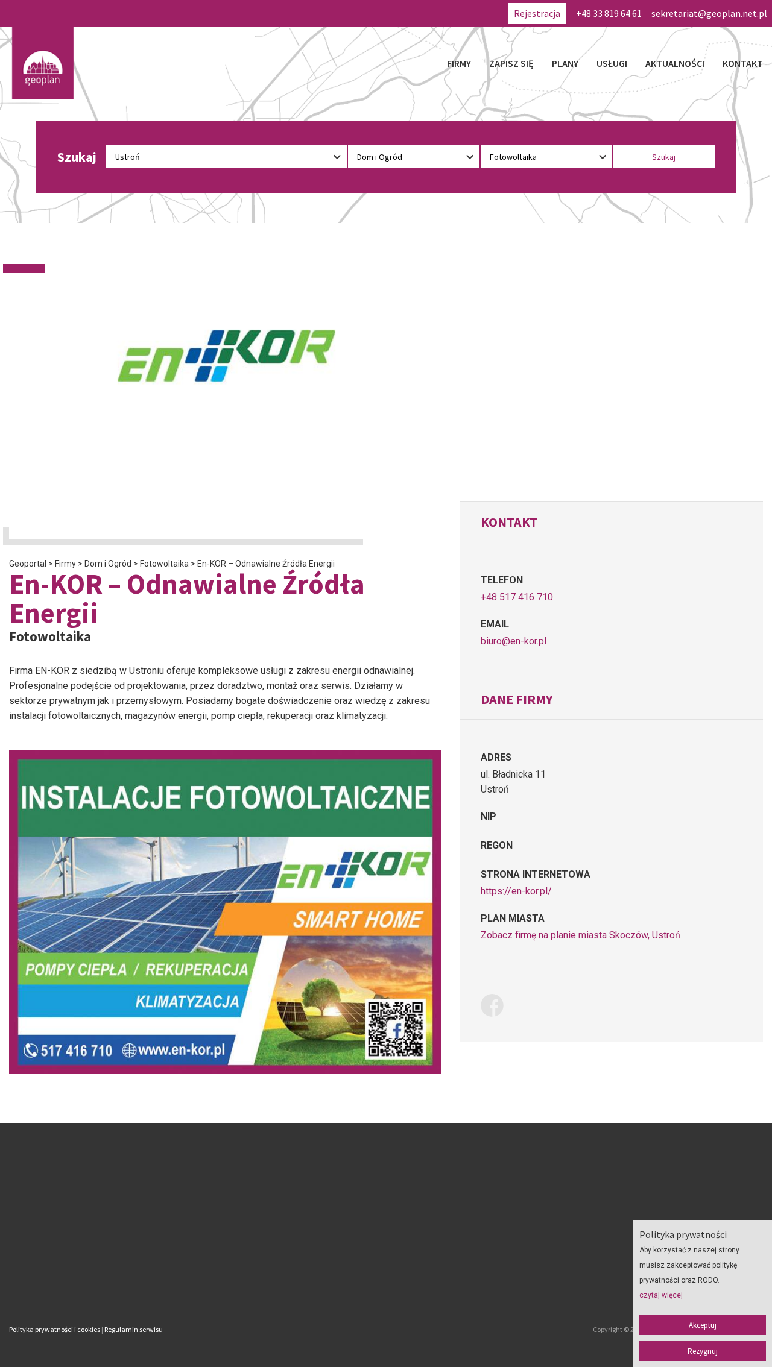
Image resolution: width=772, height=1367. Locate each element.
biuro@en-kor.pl (513, 641)
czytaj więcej (661, 1295)
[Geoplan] (43, 63)
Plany (565, 63)
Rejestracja (537, 13)
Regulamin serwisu (133, 1329)
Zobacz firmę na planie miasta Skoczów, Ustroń (580, 935)
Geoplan (282, 1279)
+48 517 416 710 (517, 597)
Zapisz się (511, 63)
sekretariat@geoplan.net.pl (709, 13)
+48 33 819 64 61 (609, 13)
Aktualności (674, 63)
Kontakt (743, 63)
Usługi (611, 63)
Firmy (459, 63)
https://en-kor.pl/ (516, 891)
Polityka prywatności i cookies (54, 1329)
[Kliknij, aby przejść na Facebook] (497, 1007)
